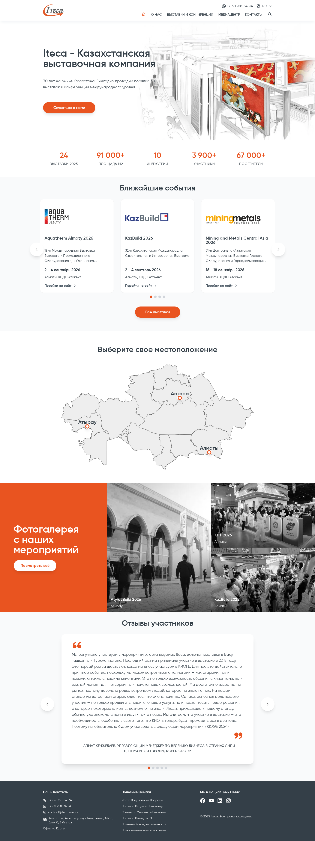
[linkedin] (219, 800)
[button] (151, 297)
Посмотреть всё (35, 565)
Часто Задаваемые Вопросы (142, 800)
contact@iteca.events (63, 812)
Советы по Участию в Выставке (144, 812)
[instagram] (228, 800)
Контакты (253, 14)
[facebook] (202, 800)
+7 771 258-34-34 (240, 6)
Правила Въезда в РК (137, 818)
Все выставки (157, 312)
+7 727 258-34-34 (60, 800)
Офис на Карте (53, 828)
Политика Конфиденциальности (144, 824)
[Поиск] (270, 14)
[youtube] (211, 800)
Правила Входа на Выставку (142, 806)
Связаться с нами (69, 107)
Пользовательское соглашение (144, 830)
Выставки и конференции (190, 14)
